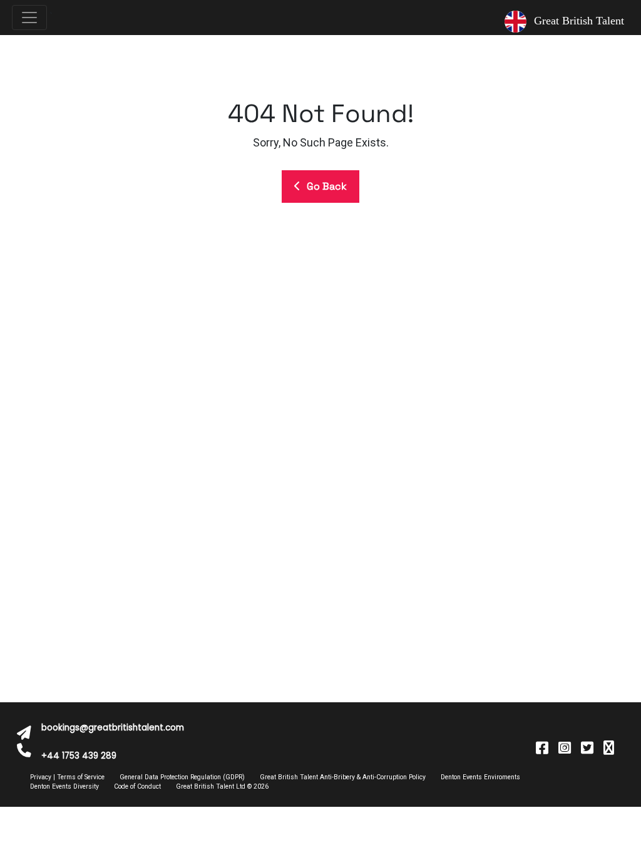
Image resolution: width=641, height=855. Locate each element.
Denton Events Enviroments (480, 777)
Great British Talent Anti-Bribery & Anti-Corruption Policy (343, 777)
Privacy (40, 777)
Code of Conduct (137, 786)
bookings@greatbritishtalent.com (112, 728)
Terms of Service (81, 777)
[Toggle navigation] (29, 17)
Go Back (327, 186)
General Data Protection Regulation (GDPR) (182, 777)
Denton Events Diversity (64, 786)
